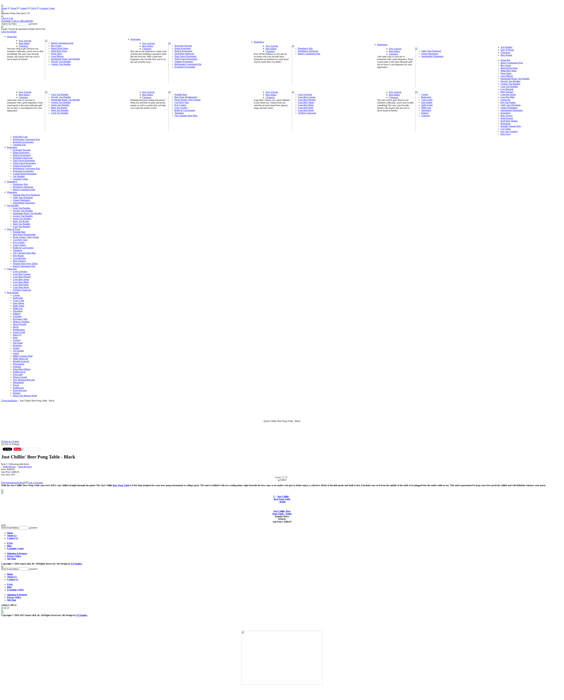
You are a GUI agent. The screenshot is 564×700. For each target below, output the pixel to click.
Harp (15, 337)
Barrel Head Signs (59, 48)
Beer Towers (506, 115)
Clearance (23, 46)
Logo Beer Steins (306, 102)
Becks (16, 327)
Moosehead (18, 382)
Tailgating (179, 113)
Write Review (9, 466)
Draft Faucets (507, 118)
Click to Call (7, 18)
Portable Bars (180, 94)
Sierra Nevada (19, 324)
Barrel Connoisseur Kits (62, 43)
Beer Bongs (18, 255)
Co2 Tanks (506, 129)
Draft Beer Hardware (184, 53)
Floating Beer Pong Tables (25, 263)
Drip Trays (506, 134)
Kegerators (135, 39)
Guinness (425, 115)
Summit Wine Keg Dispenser (26, 195)
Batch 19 (17, 335)
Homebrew (259, 42)
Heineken (17, 345)
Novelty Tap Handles (61, 61)
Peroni (16, 385)
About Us (12, 535)
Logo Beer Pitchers (307, 99)
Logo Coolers (180, 107)
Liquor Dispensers (429, 53)
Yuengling (426, 110)
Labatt (16, 353)
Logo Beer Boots (306, 110)
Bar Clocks (56, 45)
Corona (424, 94)
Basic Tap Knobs (59, 107)
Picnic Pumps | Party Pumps (187, 99)
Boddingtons (19, 329)
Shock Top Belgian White (25, 395)
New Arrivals (25, 40)
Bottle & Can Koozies (184, 110)
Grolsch (16, 340)
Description (6, 482)
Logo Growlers (305, 94)
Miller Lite (426, 107)
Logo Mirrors (57, 56)
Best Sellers (24, 43)
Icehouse (17, 366)
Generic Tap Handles (61, 64)
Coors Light (426, 99)
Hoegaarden (18, 364)
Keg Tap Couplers (509, 131)
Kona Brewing (20, 390)
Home (4, 8)
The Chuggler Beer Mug (185, 115)
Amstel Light (19, 332)
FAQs (33, 8)
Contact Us (12, 538)
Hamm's (17, 393)
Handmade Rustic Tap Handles (65, 59)
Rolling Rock (19, 372)
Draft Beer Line (20, 136)
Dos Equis (18, 343)
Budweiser (426, 97)
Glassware (505, 52)
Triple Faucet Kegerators (185, 59)
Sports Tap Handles (60, 105)
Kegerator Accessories (184, 67)
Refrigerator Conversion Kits (187, 64)
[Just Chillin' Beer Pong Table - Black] (282, 421)
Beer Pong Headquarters (185, 97)
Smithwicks (18, 387)
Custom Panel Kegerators (25, 173)
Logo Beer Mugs (306, 105)
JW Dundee (18, 350)
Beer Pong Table (121, 485)
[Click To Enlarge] (29, 445)
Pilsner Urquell (20, 377)
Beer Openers (507, 92)
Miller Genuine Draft (22, 356)
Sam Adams (426, 102)
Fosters (16, 348)
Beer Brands (506, 55)
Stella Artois (427, 105)
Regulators (506, 123)
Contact (23, 8)
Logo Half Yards (305, 107)
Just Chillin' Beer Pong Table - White (282, 512)
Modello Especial (21, 361)
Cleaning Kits (19, 144)
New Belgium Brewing (24, 380)
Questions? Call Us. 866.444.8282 (17, 21)
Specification (18, 482)
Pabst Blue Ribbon (21, 369)
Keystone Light (20, 319)
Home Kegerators (182, 48)
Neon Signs (56, 53)
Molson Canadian (21, 321)
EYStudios (76, 563)
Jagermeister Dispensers (432, 56)
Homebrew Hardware (308, 51)
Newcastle (18, 374)
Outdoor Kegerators (183, 61)
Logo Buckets (507, 89)
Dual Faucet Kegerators (185, 56)
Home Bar (12, 36)
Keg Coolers (180, 105)
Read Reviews (25, 466)
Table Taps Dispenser (431, 51)
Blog (9, 546)
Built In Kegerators (183, 51)
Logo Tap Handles (59, 94)
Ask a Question (36, 482)
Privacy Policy (14, 556)
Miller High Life (20, 358)
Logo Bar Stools (508, 94)
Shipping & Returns (17, 553)
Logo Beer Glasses (306, 97)
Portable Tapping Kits (511, 126)
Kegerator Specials (183, 45)
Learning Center (47, 8)
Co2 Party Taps (181, 102)
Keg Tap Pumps (508, 102)
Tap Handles (506, 47)
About (13, 8)
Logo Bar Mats (508, 97)
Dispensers (382, 44)
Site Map (11, 558)
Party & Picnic (507, 50)
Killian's (425, 113)
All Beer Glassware (307, 113)
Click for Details (8, 31)
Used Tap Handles (59, 113)
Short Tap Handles (59, 110)
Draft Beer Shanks (509, 121)
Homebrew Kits (305, 48)
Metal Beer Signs (59, 51)
